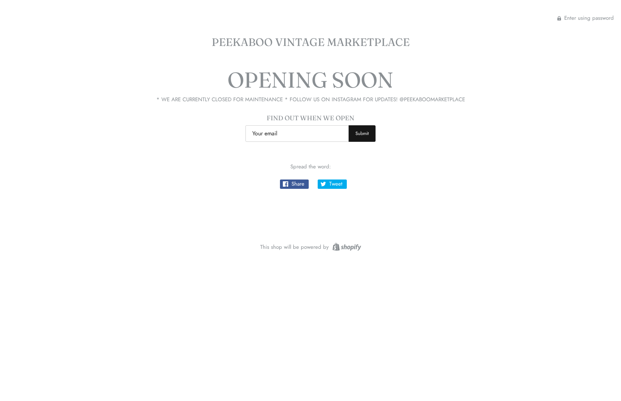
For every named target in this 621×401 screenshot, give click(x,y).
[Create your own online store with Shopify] (346, 246)
